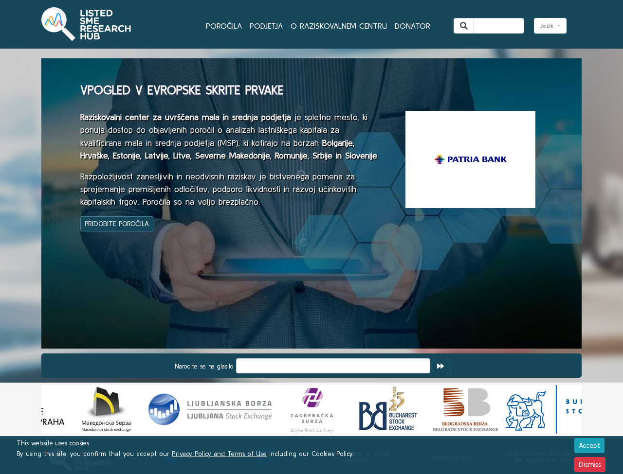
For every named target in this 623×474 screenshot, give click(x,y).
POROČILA (224, 25)
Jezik (548, 25)
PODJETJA (266, 25)
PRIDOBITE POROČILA (117, 224)
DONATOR (412, 25)
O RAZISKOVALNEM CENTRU (339, 25)
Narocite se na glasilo (204, 366)
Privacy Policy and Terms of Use (219, 453)
